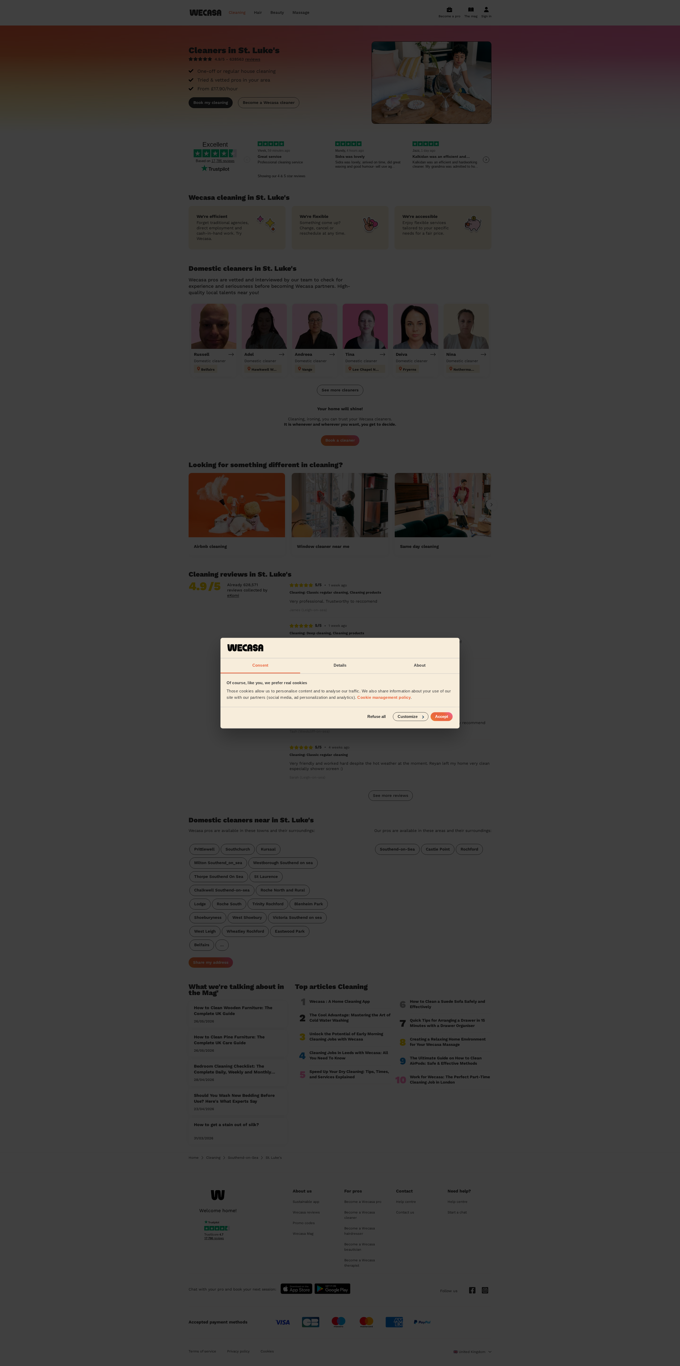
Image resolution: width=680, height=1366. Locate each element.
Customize (408, 716)
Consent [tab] (260, 665)
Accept (441, 716)
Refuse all (376, 716)
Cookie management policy (384, 697)
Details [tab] (340, 665)
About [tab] (420, 665)
